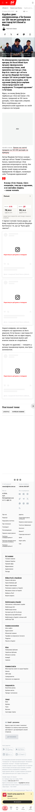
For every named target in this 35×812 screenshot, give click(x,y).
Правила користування (9, 533)
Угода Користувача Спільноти (24, 518)
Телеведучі (5, 527)
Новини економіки (12, 626)
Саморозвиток (9, 676)
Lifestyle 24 (5, 8)
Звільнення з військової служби (15, 604)
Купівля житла (9, 690)
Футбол (7, 704)
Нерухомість (9, 685)
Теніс (6, 707)
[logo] (12, 3)
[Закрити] (31, 794)
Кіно (7, 647)
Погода (7, 571)
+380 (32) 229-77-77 (13, 780)
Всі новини (9, 556)
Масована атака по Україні (13, 590)
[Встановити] (17, 798)
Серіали (7, 660)
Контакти (21, 528)
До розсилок (11, 737)
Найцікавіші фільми (11, 650)
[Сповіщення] (33, 3)
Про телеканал (6, 524)
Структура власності (25, 534)
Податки (7, 638)
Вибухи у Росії (9, 593)
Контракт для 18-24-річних (13, 612)
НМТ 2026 (8, 674)
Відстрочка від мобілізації (13, 615)
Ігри (20, 543)
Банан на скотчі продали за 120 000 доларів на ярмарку (15, 150)
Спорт (7, 699)
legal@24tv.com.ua (24, 782)
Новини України (10, 561)
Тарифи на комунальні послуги (15, 636)
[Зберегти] (30, 34)
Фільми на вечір (10, 655)
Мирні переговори (11, 585)
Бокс (6, 701)
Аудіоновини (9, 569)
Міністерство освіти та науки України (16, 669)
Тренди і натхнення (11, 693)
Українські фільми (11, 652)
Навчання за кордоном (12, 679)
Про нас (4, 514)
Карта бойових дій (11, 583)
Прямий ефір (9, 564)
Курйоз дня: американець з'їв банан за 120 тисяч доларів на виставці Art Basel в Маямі (28, 8)
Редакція (4, 517)
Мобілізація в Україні (13, 602)
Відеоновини (9, 566)
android (7, 749)
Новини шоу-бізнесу (16, 8)
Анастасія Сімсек (11, 28)
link (19, 494)
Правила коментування (25, 522)
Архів (20, 537)
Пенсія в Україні (10, 641)
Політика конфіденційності (7, 537)
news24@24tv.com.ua (8, 486)
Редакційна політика (8, 520)
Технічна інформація (25, 525)
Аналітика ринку (10, 688)
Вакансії (21, 531)
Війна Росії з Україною (13, 578)
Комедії (7, 657)
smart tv (7, 754)
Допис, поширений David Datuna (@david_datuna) (19, 274)
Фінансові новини (11, 633)
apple (20, 749)
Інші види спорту (10, 712)
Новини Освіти (10, 666)
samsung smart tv (20, 754)
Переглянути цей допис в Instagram (15, 254)
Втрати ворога (9, 595)
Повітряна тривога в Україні (14, 588)
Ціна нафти (8, 628)
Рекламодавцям (6, 530)
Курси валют (9, 631)
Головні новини (10, 559)
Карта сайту (22, 540)
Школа (7, 671)
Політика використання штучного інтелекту (9, 541)
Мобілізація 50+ (10, 607)
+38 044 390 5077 (24, 486)
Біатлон (7, 709)
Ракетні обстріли (10, 580)
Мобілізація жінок (10, 609)
